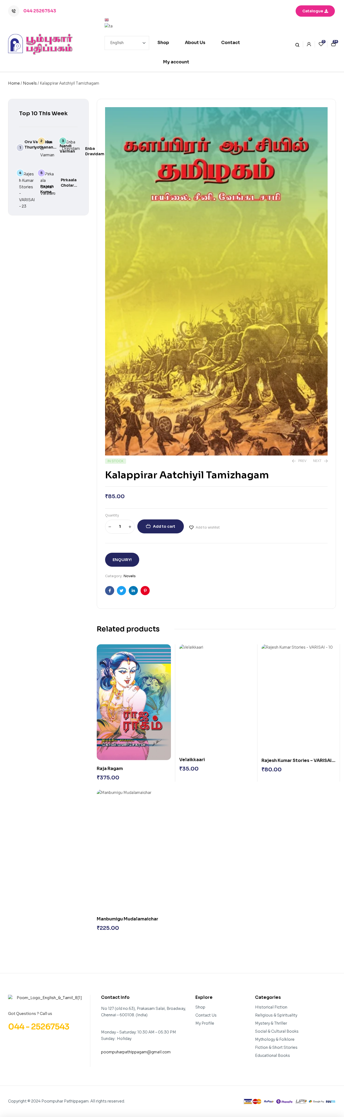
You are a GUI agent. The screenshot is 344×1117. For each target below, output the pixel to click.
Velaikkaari (192, 759)
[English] (127, 20)
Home (14, 83)
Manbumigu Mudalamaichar (127, 919)
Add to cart (164, 526)
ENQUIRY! (122, 559)
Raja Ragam (110, 768)
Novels (30, 83)
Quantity (112, 515)
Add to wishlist (208, 527)
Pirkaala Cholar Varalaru (69, 185)
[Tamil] (127, 26)
